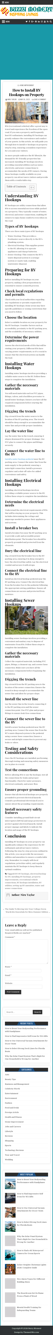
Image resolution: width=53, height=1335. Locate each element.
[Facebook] (29, 21)
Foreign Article (12, 1112)
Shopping (9, 1141)
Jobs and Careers (13, 1127)
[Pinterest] (36, 21)
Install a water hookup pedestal (19, 459)
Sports (8, 1145)
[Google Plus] (32, 21)
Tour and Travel (12, 1155)
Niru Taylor (12, 99)
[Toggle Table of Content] (30, 187)
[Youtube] (45, 21)
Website (8, 983)
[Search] (51, 21)
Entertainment (11, 1093)
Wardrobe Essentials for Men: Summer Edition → (28, 912)
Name (8, 967)
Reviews (9, 1136)
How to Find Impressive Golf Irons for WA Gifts (26, 1036)
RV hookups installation (27, 883)
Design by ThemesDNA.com (26, 1332)
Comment (10, 937)
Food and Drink (12, 1108)
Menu (7, 2)
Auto (7, 1075)
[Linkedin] (39, 21)
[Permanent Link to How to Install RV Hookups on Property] (26, 112)
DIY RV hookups (22, 874)
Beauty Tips (10, 1079)
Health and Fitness (13, 1117)
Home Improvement (27, 85)
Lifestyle (9, 1131)
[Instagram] (42, 21)
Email (8, 975)
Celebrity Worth (12, 1089)
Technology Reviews (14, 1150)
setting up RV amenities (23, 886)
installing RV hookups (21, 877)
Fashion (8, 1103)
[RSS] (47, 21)
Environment (11, 1098)
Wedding (9, 1160)
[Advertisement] (26, 52)
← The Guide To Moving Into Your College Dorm (24, 909)
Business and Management (17, 1084)
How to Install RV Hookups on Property (26, 92)
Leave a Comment (40, 99)
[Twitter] (27, 21)
